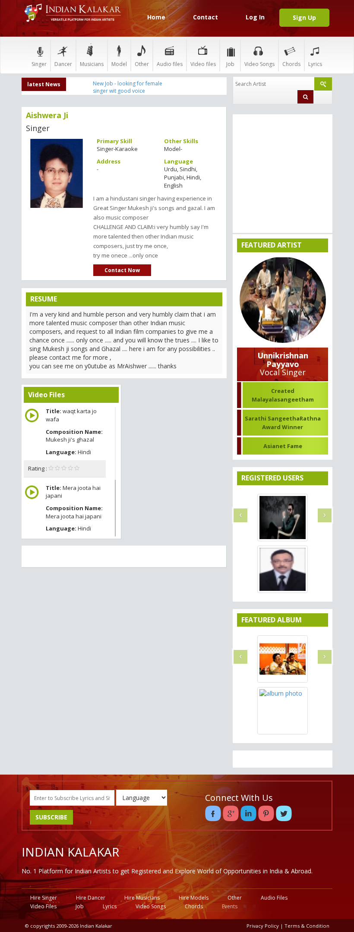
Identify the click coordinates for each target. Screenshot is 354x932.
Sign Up (304, 17)
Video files (203, 64)
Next (77, 170)
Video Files (43, 906)
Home (156, 17)
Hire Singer (43, 897)
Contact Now (122, 270)
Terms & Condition (306, 926)
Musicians (92, 64)
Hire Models (194, 897)
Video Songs (259, 64)
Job (230, 64)
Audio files (170, 64)
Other (142, 64)
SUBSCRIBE (51, 817)
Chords (291, 64)
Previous (36, 170)
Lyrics (315, 64)
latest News (43, 84)
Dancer (63, 64)
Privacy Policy (263, 926)
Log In (255, 17)
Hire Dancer (90, 897)
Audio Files (274, 897)
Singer (39, 64)
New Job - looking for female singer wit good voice (127, 87)
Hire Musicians (142, 897)
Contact (205, 17)
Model (119, 64)
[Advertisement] (124, 636)
